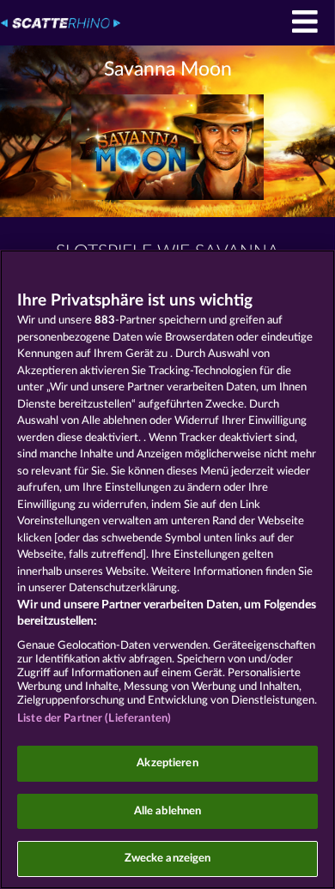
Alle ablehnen (168, 811)
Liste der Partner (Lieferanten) (94, 718)
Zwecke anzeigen (168, 858)
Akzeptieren (167, 763)
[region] (167, 569)
